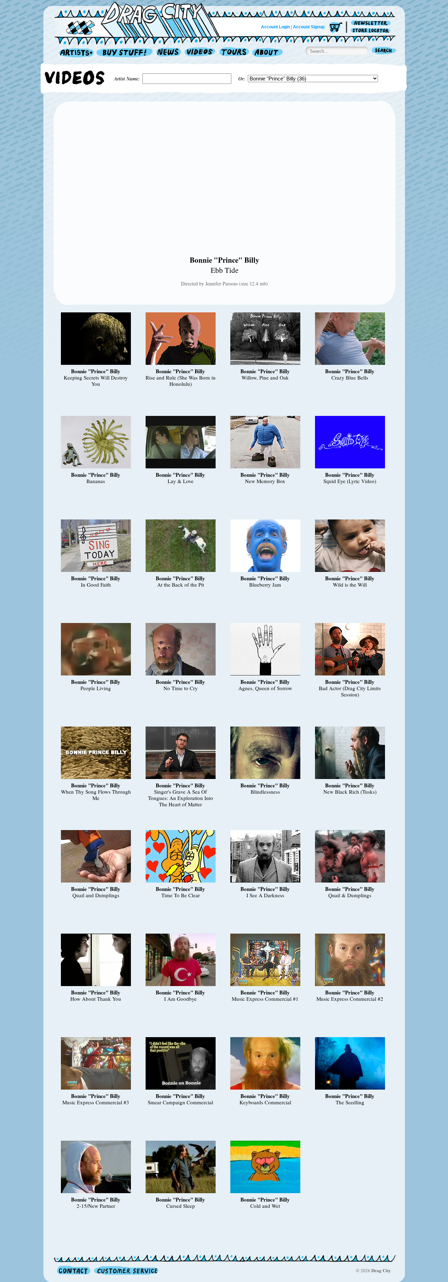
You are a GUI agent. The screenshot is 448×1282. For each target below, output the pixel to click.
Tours (234, 53)
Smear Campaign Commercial (180, 1102)
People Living (95, 688)
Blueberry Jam (265, 584)
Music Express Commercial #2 (349, 998)
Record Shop (125, 53)
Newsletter (372, 23)
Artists (74, 53)
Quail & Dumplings (349, 895)
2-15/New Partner (96, 1205)
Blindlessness (265, 791)
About (268, 53)
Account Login (275, 26)
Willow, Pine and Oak (265, 377)
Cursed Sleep (180, 1205)
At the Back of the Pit (180, 584)
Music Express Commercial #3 (95, 1102)
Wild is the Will (350, 584)
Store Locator (372, 30)
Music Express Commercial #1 (265, 998)
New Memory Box (265, 480)
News (169, 53)
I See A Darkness (265, 895)
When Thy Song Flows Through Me (96, 794)
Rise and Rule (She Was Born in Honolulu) (181, 380)
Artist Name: (127, 78)
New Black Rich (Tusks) (350, 791)
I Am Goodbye (180, 998)
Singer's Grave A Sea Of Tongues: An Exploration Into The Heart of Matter (180, 798)
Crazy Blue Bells (349, 377)
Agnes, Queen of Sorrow (265, 688)
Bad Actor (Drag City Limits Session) (350, 691)
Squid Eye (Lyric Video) (349, 480)
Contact (73, 1270)
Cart (336, 28)
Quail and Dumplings (95, 895)
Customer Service (125, 1270)
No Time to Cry (180, 688)
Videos (200, 53)
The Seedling (350, 1102)
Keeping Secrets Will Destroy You (96, 380)
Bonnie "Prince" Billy (224, 260)
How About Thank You (95, 998)
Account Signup (308, 26)
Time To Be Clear (180, 895)
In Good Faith (96, 584)
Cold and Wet (265, 1205)
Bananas (95, 480)
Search (384, 51)
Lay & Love (181, 480)
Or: (241, 78)
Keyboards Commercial (265, 1102)
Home (141, 18)
